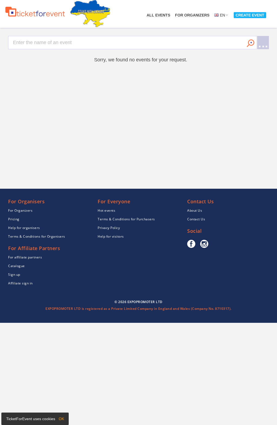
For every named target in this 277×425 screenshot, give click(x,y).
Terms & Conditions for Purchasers (126, 219)
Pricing (13, 219)
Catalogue (16, 266)
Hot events (106, 210)
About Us (194, 210)
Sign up (14, 274)
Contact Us (196, 219)
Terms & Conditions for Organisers (36, 236)
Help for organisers (24, 227)
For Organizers (192, 15)
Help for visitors (111, 236)
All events (158, 15)
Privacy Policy (109, 227)
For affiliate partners (25, 257)
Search (250, 43)
